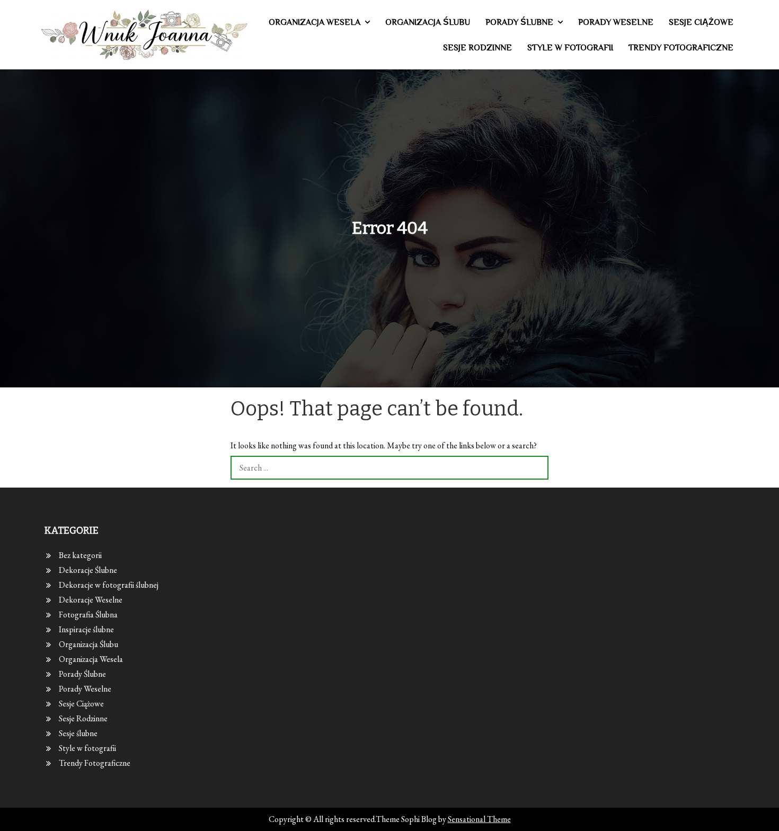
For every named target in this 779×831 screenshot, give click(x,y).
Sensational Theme (479, 819)
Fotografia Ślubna (88, 614)
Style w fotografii (570, 47)
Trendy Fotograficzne (680, 47)
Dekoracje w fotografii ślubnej (108, 584)
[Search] (536, 468)
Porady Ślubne (519, 22)
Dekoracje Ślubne (88, 570)
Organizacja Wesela (314, 22)
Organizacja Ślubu (427, 22)
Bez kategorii (80, 555)
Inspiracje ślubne (86, 629)
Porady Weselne (615, 22)
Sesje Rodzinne (477, 47)
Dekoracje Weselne (90, 599)
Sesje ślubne (78, 733)
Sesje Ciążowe (701, 22)
